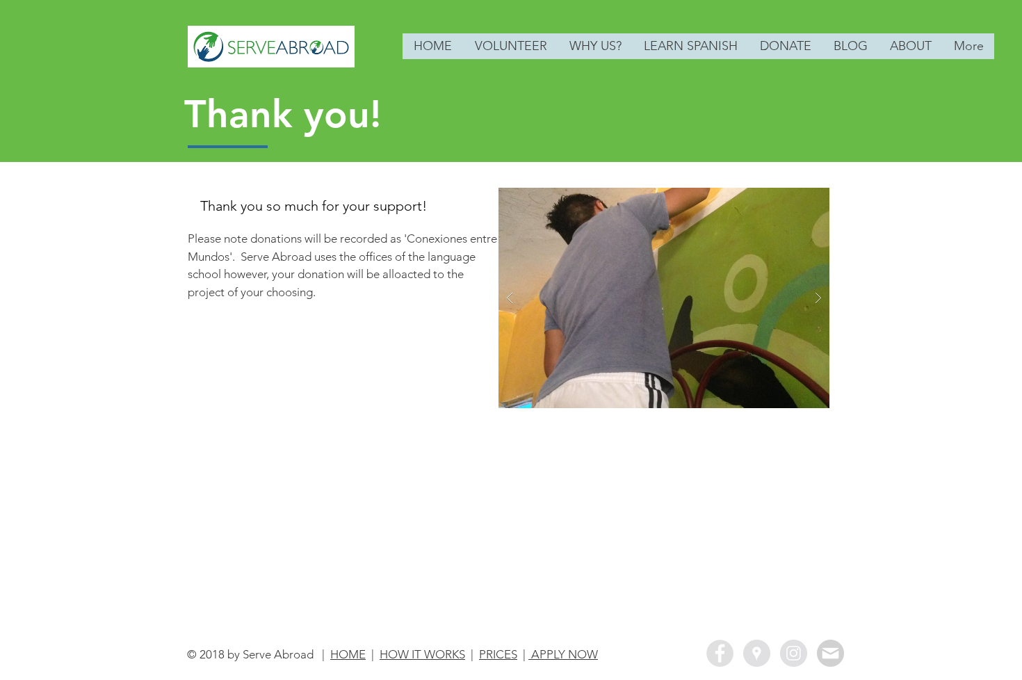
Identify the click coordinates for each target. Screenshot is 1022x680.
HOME (348, 654)
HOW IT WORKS (422, 654)
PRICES (498, 654)
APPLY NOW (563, 654)
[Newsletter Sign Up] (830, 653)
